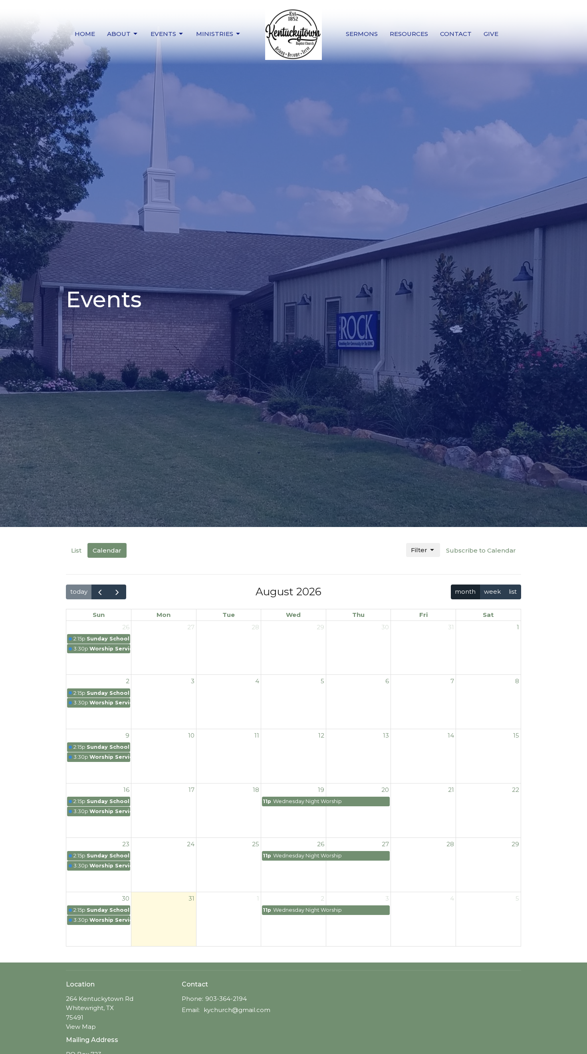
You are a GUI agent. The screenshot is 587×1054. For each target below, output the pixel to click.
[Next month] (117, 592)
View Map (81, 1026)
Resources (409, 34)
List (76, 550)
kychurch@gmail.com (237, 1010)
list (513, 591)
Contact (456, 34)
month (465, 591)
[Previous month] (100, 592)
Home (85, 34)
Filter (419, 550)
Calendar (107, 550)
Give (491, 34)
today (78, 591)
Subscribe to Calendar (481, 550)
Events (163, 34)
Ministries (214, 34)
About (119, 34)
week (492, 591)
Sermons (362, 34)
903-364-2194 (226, 998)
